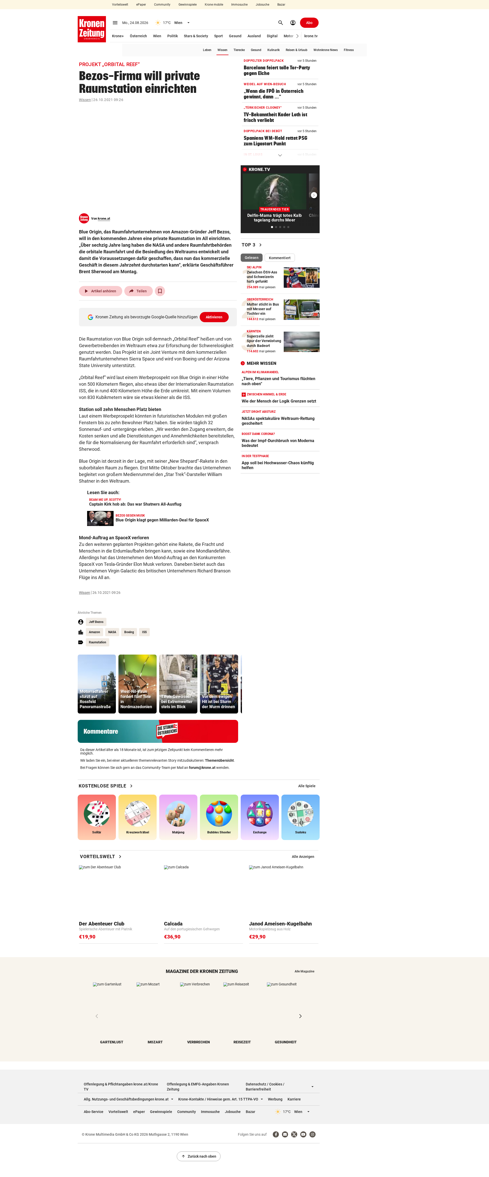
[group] (97, 684)
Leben (207, 50)
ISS (144, 632)
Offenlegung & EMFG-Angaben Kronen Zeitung (198, 1086)
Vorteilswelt (120, 4)
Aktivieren (214, 317)
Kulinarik (273, 50)
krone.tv (311, 36)
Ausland (254, 36)
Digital (272, 36)
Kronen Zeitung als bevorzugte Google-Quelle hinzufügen (159, 317)
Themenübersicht (219, 760)
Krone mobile (214, 4)
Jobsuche (262, 4)
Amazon (94, 632)
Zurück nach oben (198, 1156)
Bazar (281, 4)
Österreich (138, 36)
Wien (157, 36)
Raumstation (97, 642)
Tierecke (239, 50)
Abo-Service (93, 1112)
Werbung (275, 1099)
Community (162, 4)
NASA (112, 632)
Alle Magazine (304, 971)
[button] (297, 36)
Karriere (294, 1099)
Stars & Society (196, 36)
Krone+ (118, 36)
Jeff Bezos (96, 622)
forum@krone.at (202, 768)
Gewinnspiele (188, 4)
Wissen (222, 50)
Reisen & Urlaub (296, 50)
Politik (172, 36)
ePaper (141, 4)
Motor (288, 36)
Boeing (129, 632)
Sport (218, 36)
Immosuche (239, 4)
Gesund (235, 36)
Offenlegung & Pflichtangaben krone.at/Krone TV (121, 1086)
